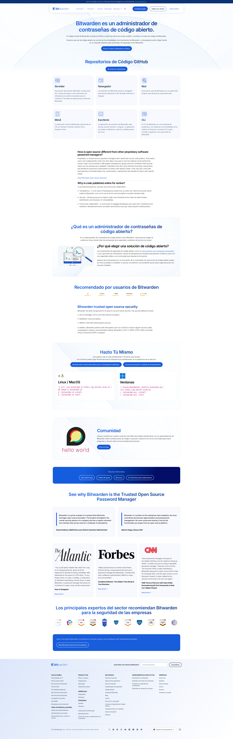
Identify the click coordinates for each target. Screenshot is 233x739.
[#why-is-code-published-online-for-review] (76, 183)
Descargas (108, 9)
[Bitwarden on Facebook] (133, 729)
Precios (100, 9)
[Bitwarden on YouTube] (125, 729)
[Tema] (180, 729)
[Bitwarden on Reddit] (113, 729)
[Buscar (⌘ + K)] (125, 9)
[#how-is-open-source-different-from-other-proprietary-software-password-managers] (76, 151)
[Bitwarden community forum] (117, 729)
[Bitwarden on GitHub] (121, 729)
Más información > (141, 1)
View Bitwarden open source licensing (92, 178)
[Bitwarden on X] (109, 729)
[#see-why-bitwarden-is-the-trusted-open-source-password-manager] (65, 493)
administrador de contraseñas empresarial (158, 251)
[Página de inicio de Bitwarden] (61, 9)
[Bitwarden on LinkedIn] (129, 729)
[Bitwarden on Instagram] (137, 729)
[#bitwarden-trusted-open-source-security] (76, 306)
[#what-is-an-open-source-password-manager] (65, 225)
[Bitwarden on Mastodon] (141, 729)
